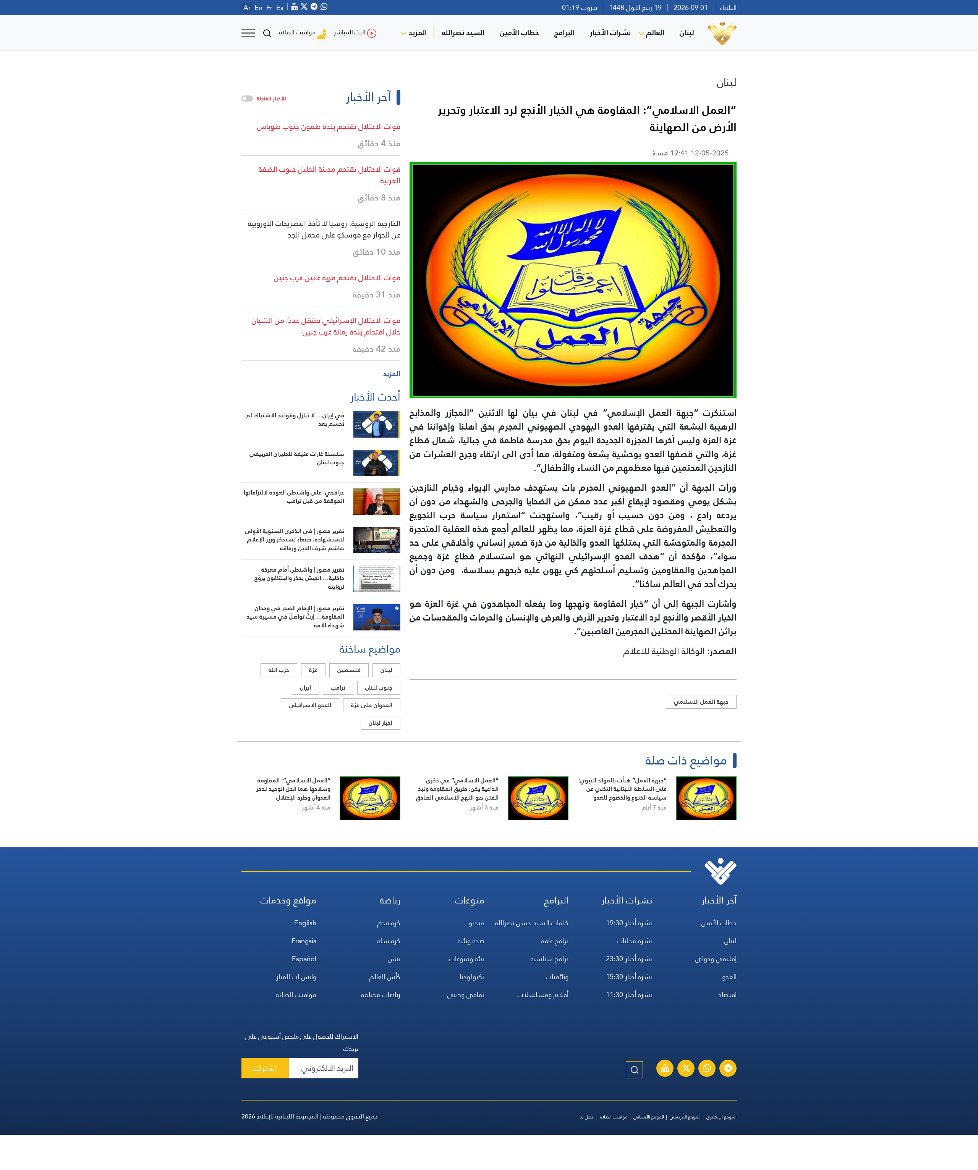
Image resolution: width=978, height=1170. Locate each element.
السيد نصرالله (463, 32)
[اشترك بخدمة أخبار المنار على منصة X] (686, 1069)
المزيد (417, 32)
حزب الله (279, 669)
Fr (269, 7)
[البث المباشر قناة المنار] (665, 1069)
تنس (394, 958)
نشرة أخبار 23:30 (629, 958)
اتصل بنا (587, 1117)
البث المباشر (350, 32)
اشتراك (265, 1067)
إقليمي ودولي (716, 958)
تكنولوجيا (472, 976)
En (258, 7)
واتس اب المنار (296, 976)
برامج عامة (554, 940)
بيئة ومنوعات (466, 958)
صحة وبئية (471, 940)
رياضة (390, 900)
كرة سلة (388, 940)
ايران (305, 687)
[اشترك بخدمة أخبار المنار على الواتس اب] (707, 1069)
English (305, 922)
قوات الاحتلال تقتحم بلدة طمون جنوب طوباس (328, 126)
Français (303, 940)
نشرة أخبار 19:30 (629, 922)
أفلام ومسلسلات (543, 994)
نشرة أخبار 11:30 (629, 994)
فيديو (476, 922)
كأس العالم (384, 976)
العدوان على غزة (371, 705)
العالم (655, 32)
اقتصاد (727, 994)
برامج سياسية (549, 958)
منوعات (469, 900)
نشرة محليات (635, 940)
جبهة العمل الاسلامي (701, 701)
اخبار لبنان (380, 722)
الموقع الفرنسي (685, 1117)
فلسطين (349, 669)
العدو (729, 976)
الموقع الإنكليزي (721, 1117)
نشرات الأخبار (610, 32)
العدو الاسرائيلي (310, 705)
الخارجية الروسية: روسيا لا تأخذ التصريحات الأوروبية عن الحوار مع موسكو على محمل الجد (324, 229)
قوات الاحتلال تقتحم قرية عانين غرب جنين (337, 277)
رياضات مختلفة (380, 994)
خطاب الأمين (519, 32)
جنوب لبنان (378, 687)
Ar (247, 7)
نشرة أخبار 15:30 (629, 976)
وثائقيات (557, 976)
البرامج (564, 32)
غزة (313, 669)
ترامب (338, 687)
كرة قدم (388, 922)
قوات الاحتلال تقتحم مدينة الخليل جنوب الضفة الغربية (329, 175)
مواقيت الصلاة (297, 32)
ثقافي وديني (465, 994)
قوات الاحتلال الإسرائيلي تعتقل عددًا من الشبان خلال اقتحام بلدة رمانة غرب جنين (326, 326)
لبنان (687, 32)
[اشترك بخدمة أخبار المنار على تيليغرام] (728, 1069)
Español (304, 958)
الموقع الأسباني (648, 1117)
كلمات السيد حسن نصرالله (531, 922)
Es (279, 7)
